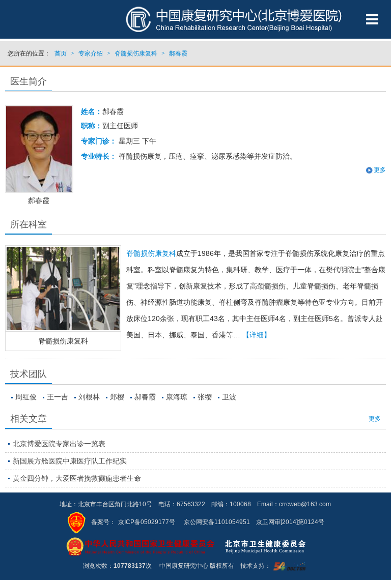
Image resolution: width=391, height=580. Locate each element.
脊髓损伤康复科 (63, 341)
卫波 (229, 397)
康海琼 (176, 397)
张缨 (205, 397)
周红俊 (26, 397)
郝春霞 (145, 397)
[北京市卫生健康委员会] (273, 545)
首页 (60, 53)
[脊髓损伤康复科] (63, 288)
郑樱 (117, 397)
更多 (375, 418)
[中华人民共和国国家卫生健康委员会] (140, 545)
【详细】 (256, 335)
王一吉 (57, 397)
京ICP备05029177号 (146, 522)
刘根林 (89, 397)
